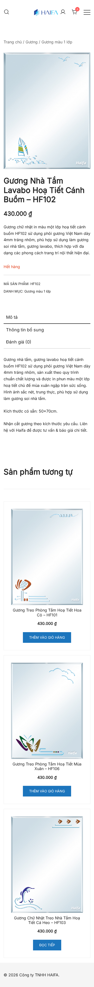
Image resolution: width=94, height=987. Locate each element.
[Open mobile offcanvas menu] (87, 12)
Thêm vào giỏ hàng (47, 637)
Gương (32, 42)
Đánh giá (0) (18, 341)
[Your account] (63, 12)
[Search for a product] (6, 12)
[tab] (47, 317)
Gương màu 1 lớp (56, 42)
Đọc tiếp (47, 945)
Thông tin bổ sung (25, 329)
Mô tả (12, 317)
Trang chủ (13, 42)
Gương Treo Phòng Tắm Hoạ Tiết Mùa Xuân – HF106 (47, 766)
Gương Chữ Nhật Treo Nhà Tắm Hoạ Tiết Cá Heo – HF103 (47, 920)
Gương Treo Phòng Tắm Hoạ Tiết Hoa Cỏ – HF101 (47, 612)
